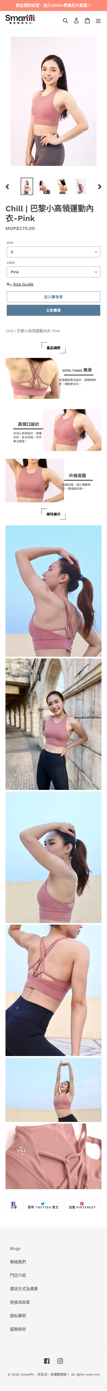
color (11, 262)
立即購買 (53, 310)
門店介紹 (18, 1275)
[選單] (98, 20)
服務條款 (18, 1329)
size (10, 242)
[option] (27, 186)
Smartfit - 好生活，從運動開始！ (45, 1374)
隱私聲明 (18, 1315)
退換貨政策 (20, 1302)
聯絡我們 (18, 1262)
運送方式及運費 (24, 1288)
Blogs (15, 1248)
